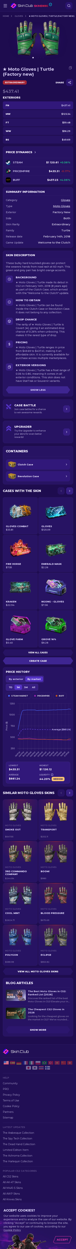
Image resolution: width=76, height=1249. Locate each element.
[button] (20, 820)
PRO (6, 1089)
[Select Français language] (25, 1062)
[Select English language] (6, 1062)
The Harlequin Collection (18, 1161)
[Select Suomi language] (47, 1067)
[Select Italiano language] (31, 1062)
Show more (38, 1029)
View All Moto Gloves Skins (38, 971)
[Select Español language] (12, 1062)
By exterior (16, 679)
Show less (38, 389)
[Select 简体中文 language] (63, 1062)
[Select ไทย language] (41, 1067)
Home (6, 16)
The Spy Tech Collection (17, 1138)
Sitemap (8, 1117)
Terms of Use (11, 1100)
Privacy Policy (11, 1094)
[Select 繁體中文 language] (70, 1062)
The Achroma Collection (17, 1155)
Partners (8, 1112)
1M (18, 687)
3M (26, 687)
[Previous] (61, 490)
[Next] (69, 490)
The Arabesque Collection (18, 1132)
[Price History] (35, 152)
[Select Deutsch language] (19, 1062)
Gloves (19, 16)
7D (10, 687)
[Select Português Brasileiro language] (44, 1062)
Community (10, 1083)
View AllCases (38, 652)
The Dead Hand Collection (19, 1144)
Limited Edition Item (16, 1150)
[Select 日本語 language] (28, 1067)
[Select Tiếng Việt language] (57, 1062)
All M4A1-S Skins (13, 1188)
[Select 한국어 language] (35, 1067)
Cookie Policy (11, 1106)
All (33, 687)
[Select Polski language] (38, 1062)
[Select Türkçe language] (51, 1062)
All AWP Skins (11, 1193)
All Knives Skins (12, 1199)
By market (34, 679)
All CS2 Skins (10, 1176)
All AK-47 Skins (12, 1182)
